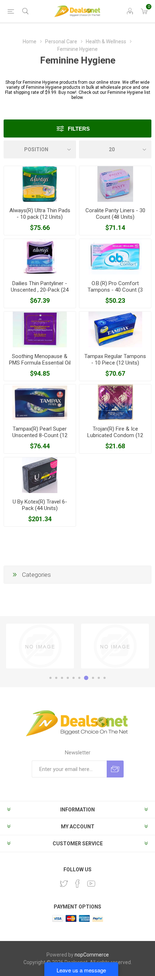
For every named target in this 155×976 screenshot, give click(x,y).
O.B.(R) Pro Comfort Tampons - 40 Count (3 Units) (115, 290)
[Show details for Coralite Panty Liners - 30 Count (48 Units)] (115, 184)
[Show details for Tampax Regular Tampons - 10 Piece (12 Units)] (115, 329)
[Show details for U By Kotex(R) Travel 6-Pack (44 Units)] (40, 475)
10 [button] (104, 678)
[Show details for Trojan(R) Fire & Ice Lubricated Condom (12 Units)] (115, 402)
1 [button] (50, 678)
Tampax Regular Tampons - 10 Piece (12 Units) (115, 359)
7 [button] (86, 678)
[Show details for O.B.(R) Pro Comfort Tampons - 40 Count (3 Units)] (115, 257)
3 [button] (62, 678)
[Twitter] (64, 883)
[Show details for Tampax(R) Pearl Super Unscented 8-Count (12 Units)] (40, 402)
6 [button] (79, 678)
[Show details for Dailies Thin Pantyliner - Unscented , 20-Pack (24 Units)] (40, 257)
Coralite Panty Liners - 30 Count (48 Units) (115, 213)
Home (29, 41)
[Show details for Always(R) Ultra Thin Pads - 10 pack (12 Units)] (40, 184)
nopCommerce (92, 955)
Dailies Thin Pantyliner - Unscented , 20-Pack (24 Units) (39, 290)
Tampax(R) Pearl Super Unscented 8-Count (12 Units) (39, 435)
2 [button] (56, 678)
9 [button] (99, 678)
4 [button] (68, 678)
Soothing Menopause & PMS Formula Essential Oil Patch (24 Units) (40, 362)
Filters (79, 129)
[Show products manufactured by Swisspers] (115, 646)
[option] (40, 646)
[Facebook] (77, 883)
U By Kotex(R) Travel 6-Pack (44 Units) (40, 504)
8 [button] (93, 678)
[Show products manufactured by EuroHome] (40, 646)
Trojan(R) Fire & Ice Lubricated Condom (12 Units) (115, 435)
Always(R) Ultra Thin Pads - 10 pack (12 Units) (39, 213)
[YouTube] (91, 883)
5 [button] (73, 678)
